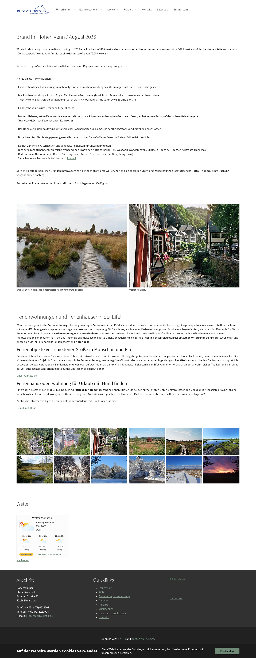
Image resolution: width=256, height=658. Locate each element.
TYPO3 (122, 639)
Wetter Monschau (42, 518)
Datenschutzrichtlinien (113, 613)
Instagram (176, 598)
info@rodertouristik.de (39, 616)
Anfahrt (103, 604)
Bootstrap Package (142, 639)
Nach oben (23, 560)
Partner (103, 600)
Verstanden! (227, 651)
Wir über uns (106, 609)
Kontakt (104, 617)
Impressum (105, 588)
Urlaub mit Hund (26, 408)
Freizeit (71, 158)
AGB (101, 592)
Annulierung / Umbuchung (114, 596)
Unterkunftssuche (27, 375)
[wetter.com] (26, 555)
